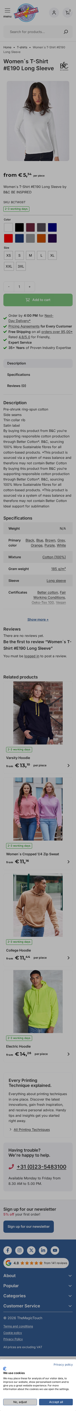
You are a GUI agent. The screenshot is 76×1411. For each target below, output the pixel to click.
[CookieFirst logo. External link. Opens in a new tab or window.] (4, 1369)
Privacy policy (63, 1364)
